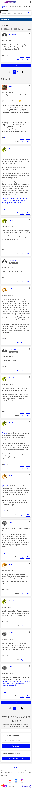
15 (5, 692)
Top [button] (17, 767)
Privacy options (5, 770)
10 (5, 511)
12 (5, 589)
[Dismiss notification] (30, 6)
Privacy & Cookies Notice (7, 772)
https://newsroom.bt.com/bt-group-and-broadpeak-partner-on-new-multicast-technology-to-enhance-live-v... (14, 201)
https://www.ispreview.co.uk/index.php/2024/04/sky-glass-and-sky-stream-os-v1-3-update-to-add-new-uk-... (16, 684)
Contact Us (28, 774)
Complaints (4, 774)
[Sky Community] (10, 2)
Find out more (6, 97)
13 (5, 621)
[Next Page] (21, 72)
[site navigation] (2, 2)
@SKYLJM (5, 486)
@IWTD (4, 433)
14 (5, 655)
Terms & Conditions (26, 770)
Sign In (30, 2)
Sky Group (4, 775)
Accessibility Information (24, 772)
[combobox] (14, 13)
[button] (29, 33)
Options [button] (3, 25)
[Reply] (28, 59)
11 (4, 553)
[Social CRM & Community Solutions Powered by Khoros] (26, 786)
